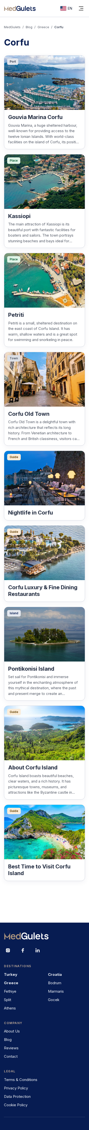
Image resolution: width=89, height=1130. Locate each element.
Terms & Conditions (20, 1079)
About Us (12, 1031)
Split (7, 999)
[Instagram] (8, 950)
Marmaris (56, 991)
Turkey (10, 974)
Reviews (11, 1048)
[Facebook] (23, 950)
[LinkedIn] (38, 950)
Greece (43, 27)
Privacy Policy (16, 1088)
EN (70, 8)
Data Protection (17, 1096)
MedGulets (12, 27)
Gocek (53, 999)
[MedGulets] (20, 8)
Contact (11, 1056)
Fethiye (10, 991)
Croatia (55, 974)
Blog (29, 27)
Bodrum (54, 983)
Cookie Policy (15, 1105)
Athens (10, 1008)
